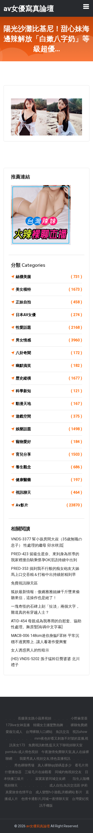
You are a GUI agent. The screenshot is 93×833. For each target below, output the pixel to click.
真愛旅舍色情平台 (18, 792)
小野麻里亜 (79, 718)
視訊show (79, 732)
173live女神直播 (18, 725)
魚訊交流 (62, 732)
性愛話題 (49, 327)
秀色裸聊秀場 (24, 765)
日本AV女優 (49, 314)
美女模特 (49, 289)
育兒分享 (49, 454)
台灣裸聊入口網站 (39, 732)
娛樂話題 (49, 429)
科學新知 (49, 391)
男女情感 (49, 340)
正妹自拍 (49, 302)
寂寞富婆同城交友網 (50, 779)
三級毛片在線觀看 (38, 772)
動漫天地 (49, 403)
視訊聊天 (49, 492)
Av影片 (49, 505)
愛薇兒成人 (14, 732)
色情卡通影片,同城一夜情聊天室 (45, 799)
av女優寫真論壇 (38, 826)
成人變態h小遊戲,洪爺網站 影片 (59, 792)
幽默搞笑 (49, 365)
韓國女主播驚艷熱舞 (48, 725)
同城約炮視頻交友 (68, 772)
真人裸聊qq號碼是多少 (55, 765)
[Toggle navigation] (86, 6)
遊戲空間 (49, 416)
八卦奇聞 (49, 353)
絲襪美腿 (49, 276)
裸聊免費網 (79, 725)
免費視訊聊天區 (24, 583)
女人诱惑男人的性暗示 (30, 650)
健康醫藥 (49, 479)
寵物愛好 (49, 441)
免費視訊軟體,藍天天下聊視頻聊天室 (55, 745)
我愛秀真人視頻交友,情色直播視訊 (45, 758)
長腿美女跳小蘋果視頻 (34, 718)
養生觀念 (49, 467)
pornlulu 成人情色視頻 (21, 752)
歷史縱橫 (49, 378)
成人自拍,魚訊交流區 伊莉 (68, 785)
